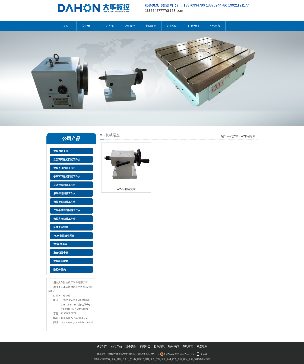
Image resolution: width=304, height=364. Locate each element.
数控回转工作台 (62, 151)
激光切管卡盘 (60, 252)
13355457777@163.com (164, 11)
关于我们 (87, 25)
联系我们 (193, 25)
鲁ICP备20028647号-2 (149, 354)
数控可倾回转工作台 (64, 167)
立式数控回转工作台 (64, 184)
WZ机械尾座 (60, 244)
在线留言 (215, 25)
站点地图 (202, 346)
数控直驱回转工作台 (64, 218)
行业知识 (172, 25)
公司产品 (108, 25)
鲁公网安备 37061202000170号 (179, 354)
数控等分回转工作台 (64, 201)
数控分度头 (59, 269)
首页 (65, 25)
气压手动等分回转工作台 (67, 210)
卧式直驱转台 (60, 227)
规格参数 (129, 25)
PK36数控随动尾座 (63, 235)
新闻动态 (151, 25)
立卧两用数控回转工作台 (67, 159)
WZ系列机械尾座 (126, 189)
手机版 (204, 354)
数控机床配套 (60, 261)
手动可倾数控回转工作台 (67, 176)
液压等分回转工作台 (64, 193)
